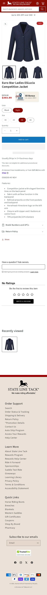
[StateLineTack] (19, 3)
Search (8, 408)
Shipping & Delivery (15, 415)
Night (18, 110)
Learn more (34, 272)
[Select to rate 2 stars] (19, 294)
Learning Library (13, 477)
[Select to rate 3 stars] (23, 294)
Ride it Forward (12, 462)
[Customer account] (37, 3)
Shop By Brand (12, 524)
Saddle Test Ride (13, 469)
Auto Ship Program (14, 430)
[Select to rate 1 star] (14, 294)
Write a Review (23, 301)
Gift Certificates (13, 516)
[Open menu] (4, 3)
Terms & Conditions (15, 484)
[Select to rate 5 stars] (32, 294)
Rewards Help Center (15, 458)
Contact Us (10, 426)
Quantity (5, 125)
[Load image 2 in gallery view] (23, 72)
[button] (23, 147)
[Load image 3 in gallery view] (37, 72)
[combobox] (23, 9)
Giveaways (10, 473)
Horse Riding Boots (15, 502)
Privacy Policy (12, 481)
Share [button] (7, 239)
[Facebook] (15, 563)
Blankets (9, 509)
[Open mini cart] (43, 3)
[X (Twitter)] (26, 563)
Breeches (9, 505)
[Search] (42, 9)
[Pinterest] (32, 563)
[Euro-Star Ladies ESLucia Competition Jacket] (9, 344)
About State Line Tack (16, 451)
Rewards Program (14, 455)
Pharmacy (10, 527)
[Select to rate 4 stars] (28, 294)
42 (31, 120)
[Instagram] (21, 563)
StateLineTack (19, 584)
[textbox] (23, 266)
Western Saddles (13, 513)
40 (22, 120)
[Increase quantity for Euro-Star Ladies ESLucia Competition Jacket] (17, 131)
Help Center (11, 437)
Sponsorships (12, 466)
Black (7, 110)
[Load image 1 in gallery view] (9, 72)
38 (14, 120)
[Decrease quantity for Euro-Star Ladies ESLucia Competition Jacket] (5, 131)
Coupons (9, 520)
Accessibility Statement (17, 488)
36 (6, 120)
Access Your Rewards (15, 434)
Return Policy (12, 419)
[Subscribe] (37, 543)
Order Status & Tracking (17, 411)
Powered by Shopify (30, 584)
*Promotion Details (15, 423)
